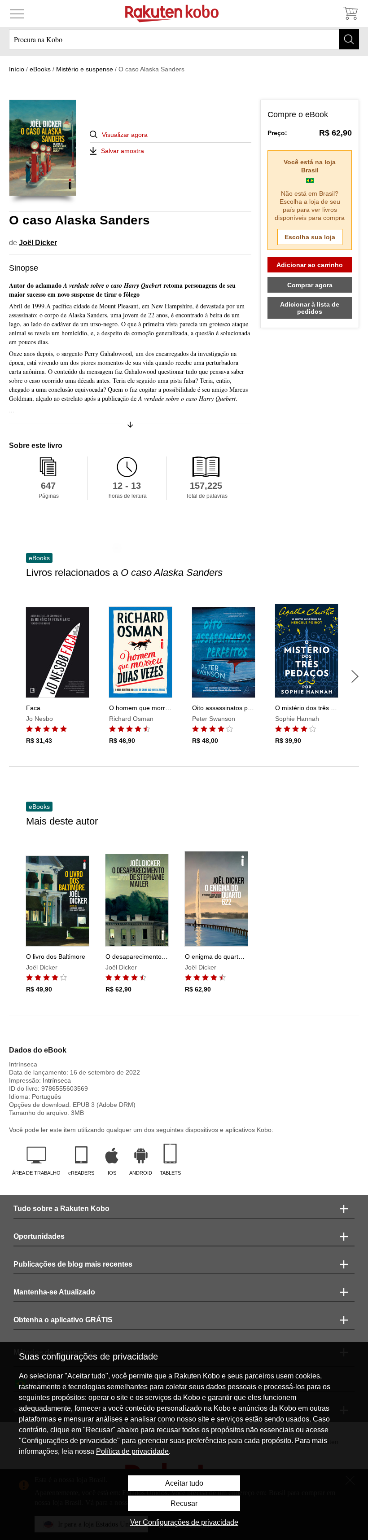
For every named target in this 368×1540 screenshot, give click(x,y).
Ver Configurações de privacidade (184, 1522)
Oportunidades (39, 1236)
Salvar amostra (122, 150)
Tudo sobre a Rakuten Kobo (61, 1208)
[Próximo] (355, 676)
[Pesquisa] (349, 39)
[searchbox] (184, 39)
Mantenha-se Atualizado (54, 1292)
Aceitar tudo (184, 1483)
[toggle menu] (17, 13)
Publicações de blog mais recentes (72, 1264)
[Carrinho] (350, 13)
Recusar (184, 1503)
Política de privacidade (132, 1451)
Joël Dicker (38, 242)
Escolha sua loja (310, 237)
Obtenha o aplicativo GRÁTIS (63, 1320)
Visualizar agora (125, 134)
